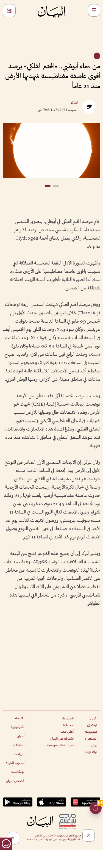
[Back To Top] (88, 835)
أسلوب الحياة (15, 763)
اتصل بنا (68, 718)
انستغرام (91, 738)
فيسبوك (91, 731)
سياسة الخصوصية (60, 745)
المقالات (18, 745)
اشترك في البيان (62, 738)
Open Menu (94, 10)
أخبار (21, 736)
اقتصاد (19, 718)
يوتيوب (92, 745)
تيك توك (91, 752)
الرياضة (19, 754)
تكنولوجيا (17, 727)
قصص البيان (15, 781)
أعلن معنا (67, 731)
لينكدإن (92, 725)
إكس (93, 718)
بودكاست (17, 771)
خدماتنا (68, 725)
